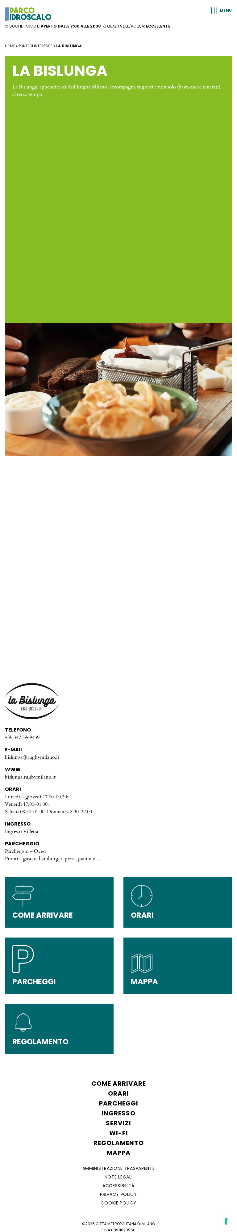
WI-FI (118, 1133)
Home (10, 46)
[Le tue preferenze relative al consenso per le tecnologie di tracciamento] (226, 1221)
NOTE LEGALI (119, 1177)
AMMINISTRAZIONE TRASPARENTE (118, 1168)
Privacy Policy (118, 1194)
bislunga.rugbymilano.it (30, 777)
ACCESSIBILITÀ (118, 1186)
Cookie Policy (118, 1203)
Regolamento (119, 1143)
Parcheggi (118, 1103)
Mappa (119, 1152)
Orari (118, 1093)
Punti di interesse (35, 46)
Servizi (118, 1123)
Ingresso (118, 1113)
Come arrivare (118, 1083)
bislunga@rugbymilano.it (32, 757)
